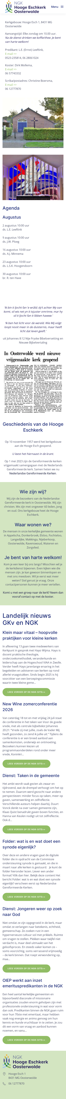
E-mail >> (11, 54)
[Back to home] (25, 6)
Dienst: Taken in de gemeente (31, 775)
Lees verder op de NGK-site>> (26, 692)
